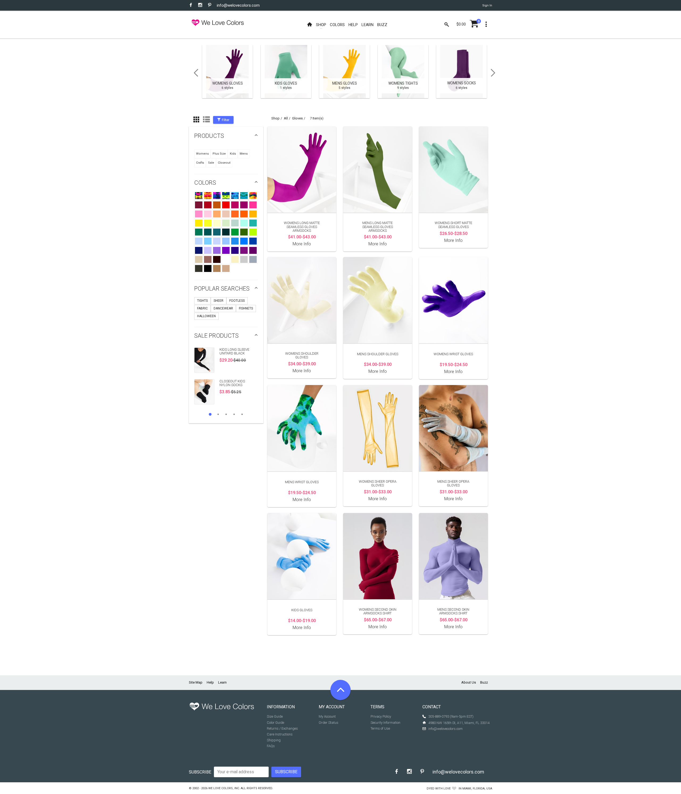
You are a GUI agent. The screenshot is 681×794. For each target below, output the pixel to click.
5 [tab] (242, 414)
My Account (327, 716)
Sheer (218, 301)
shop (275, 118)
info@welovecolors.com (238, 5)
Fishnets (246, 308)
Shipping (274, 740)
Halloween (206, 316)
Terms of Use (380, 728)
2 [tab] (218, 414)
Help (210, 682)
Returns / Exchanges (282, 728)
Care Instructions (280, 734)
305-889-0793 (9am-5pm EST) (451, 716)
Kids (233, 153)
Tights (202, 301)
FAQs (271, 746)
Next (494, 73)
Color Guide (275, 723)
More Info (302, 243)
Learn (222, 682)
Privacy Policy (381, 716)
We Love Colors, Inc (223, 788)
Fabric (202, 308)
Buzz (484, 682)
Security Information (385, 723)
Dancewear (223, 308)
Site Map (195, 682)
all (286, 118)
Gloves (297, 118)
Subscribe (200, 772)
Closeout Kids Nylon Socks (232, 383)
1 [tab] (210, 414)
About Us (468, 682)
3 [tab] (226, 414)
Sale (211, 162)
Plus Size (219, 153)
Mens (244, 153)
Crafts (200, 162)
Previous (194, 73)
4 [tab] (234, 414)
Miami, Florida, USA (477, 788)
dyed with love (439, 788)
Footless (237, 301)
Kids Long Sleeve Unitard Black (234, 351)
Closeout (224, 162)
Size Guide (275, 716)
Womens (202, 153)
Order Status (328, 723)
